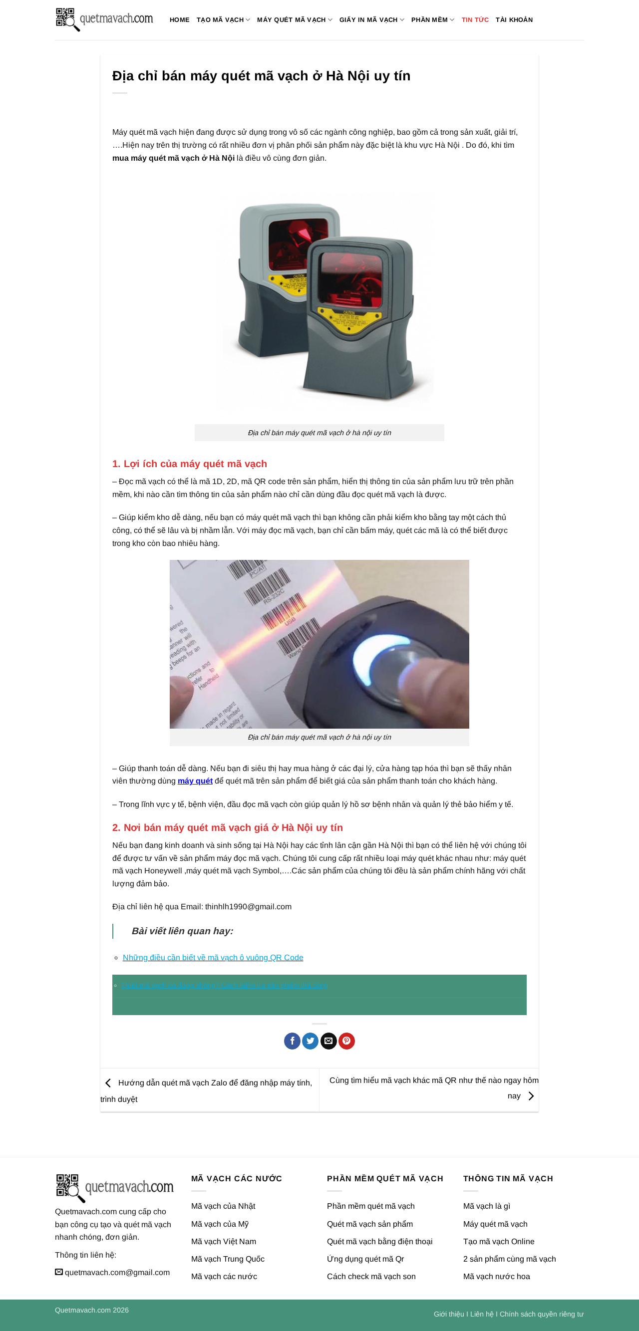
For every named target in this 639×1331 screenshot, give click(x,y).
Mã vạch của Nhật (223, 1206)
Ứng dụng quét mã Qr (365, 1259)
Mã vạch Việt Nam (223, 1241)
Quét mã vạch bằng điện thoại (380, 1241)
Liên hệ (482, 1314)
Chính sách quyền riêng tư (542, 1314)
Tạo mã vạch (220, 19)
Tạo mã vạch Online (499, 1241)
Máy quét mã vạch (291, 19)
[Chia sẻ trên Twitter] (310, 1041)
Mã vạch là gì (486, 1206)
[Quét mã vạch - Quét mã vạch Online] (105, 19)
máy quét (195, 781)
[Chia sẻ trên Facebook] (292, 1041)
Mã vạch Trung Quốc (228, 1259)
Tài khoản (514, 19)
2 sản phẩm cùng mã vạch (509, 1259)
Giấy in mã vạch (368, 19)
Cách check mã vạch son (371, 1276)
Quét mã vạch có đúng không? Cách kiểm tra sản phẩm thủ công (225, 985)
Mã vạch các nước (224, 1276)
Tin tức (475, 19)
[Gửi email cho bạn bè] (328, 1041)
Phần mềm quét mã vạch (371, 1206)
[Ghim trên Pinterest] (346, 1041)
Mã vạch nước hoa (496, 1276)
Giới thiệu (449, 1314)
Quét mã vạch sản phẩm (370, 1224)
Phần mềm (429, 19)
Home (180, 19)
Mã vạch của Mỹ (220, 1224)
